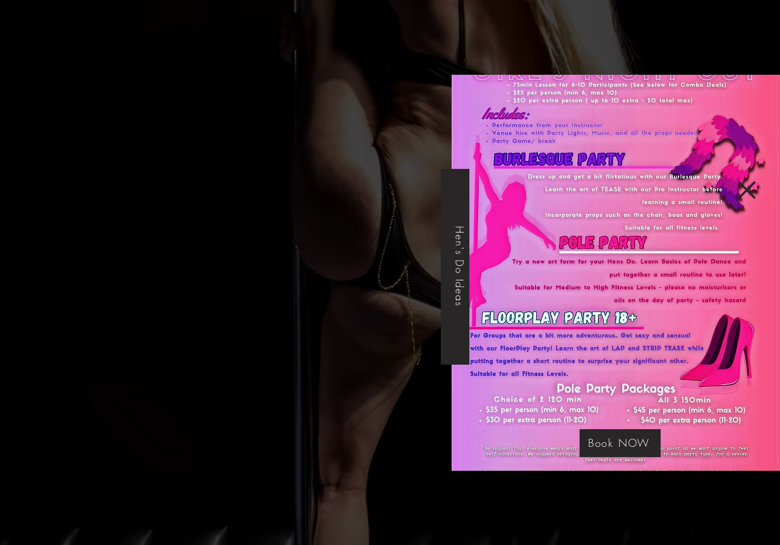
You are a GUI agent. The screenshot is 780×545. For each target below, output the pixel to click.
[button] (746, 190)
